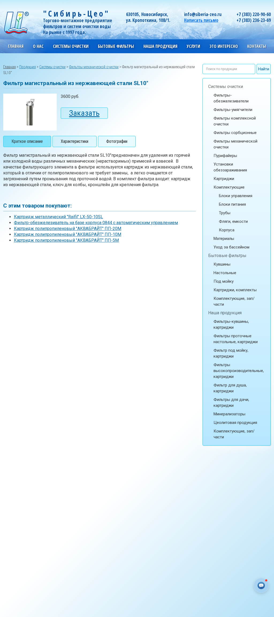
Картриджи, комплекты (235, 290)
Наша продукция (225, 312)
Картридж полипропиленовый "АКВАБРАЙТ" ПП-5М (66, 240)
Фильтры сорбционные (235, 132)
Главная (16, 46)
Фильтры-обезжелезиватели (231, 98)
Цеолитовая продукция (235, 422)
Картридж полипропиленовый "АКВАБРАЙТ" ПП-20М (67, 228)
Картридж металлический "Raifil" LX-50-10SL (58, 216)
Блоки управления (235, 195)
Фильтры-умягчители (233, 109)
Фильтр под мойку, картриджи (231, 353)
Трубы (224, 212)
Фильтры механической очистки (235, 144)
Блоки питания (232, 204)
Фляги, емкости (233, 221)
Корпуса (226, 230)
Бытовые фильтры (227, 255)
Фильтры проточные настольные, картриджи (236, 339)
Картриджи (224, 178)
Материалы (224, 238)
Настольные (225, 272)
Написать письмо (201, 20)
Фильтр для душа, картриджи (230, 388)
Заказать (84, 113)
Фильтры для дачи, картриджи (231, 402)
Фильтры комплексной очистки (235, 121)
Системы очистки (225, 86)
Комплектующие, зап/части (234, 301)
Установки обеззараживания (230, 167)
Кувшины (222, 264)
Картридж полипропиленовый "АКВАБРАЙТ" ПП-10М (67, 234)
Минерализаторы (229, 414)
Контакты (256, 46)
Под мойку (224, 281)
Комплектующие (229, 187)
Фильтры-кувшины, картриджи (231, 324)
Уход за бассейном (231, 247)
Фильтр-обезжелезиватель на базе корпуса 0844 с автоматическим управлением (96, 222)
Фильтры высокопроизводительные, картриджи (239, 370)
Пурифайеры (225, 155)
